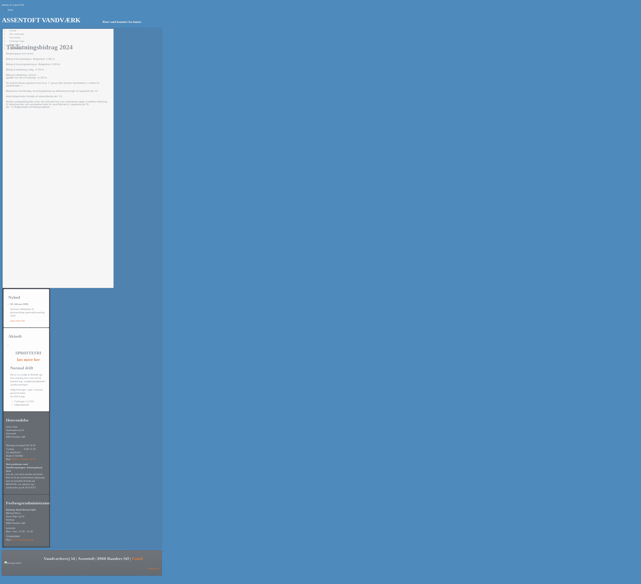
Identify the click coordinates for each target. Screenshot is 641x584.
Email (137, 558)
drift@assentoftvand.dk (23, 459)
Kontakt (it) (153, 568)
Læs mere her (17, 320)
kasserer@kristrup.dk (22, 539)
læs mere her (28, 359)
